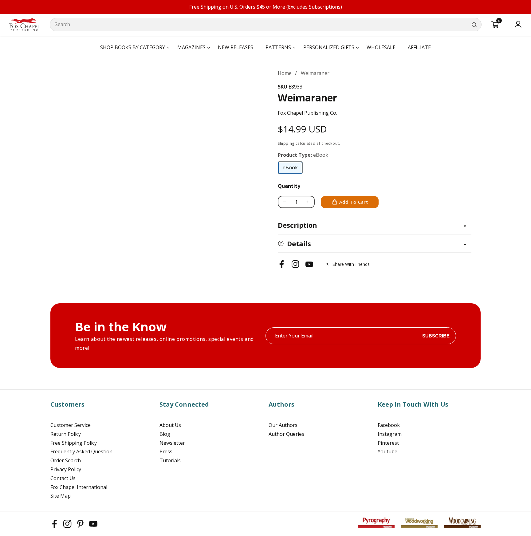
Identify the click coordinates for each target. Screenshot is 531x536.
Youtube (387, 451)
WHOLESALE (381, 47)
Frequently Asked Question (81, 451)
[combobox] (266, 24)
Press (165, 451)
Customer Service (70, 425)
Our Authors (283, 425)
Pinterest (388, 442)
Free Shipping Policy (73, 442)
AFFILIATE (419, 47)
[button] (132, 48)
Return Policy (65, 434)
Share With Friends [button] (351, 264)
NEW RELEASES (235, 47)
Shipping (286, 143)
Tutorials (170, 460)
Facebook (389, 425)
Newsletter (172, 442)
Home (285, 73)
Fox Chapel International (78, 487)
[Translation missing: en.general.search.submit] (474, 24)
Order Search (65, 460)
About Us (170, 425)
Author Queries (286, 434)
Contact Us (63, 478)
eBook (293, 169)
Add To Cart (353, 202)
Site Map (60, 495)
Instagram (390, 434)
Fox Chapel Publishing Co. (307, 112)
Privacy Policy (65, 469)
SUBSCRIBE (436, 335)
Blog (164, 434)
